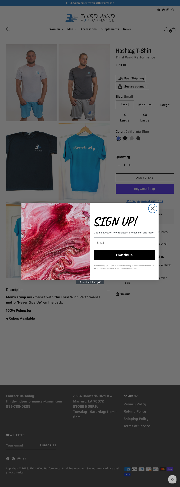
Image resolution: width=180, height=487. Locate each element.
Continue (124, 255)
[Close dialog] (152, 208)
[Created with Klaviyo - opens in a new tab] (90, 282)
